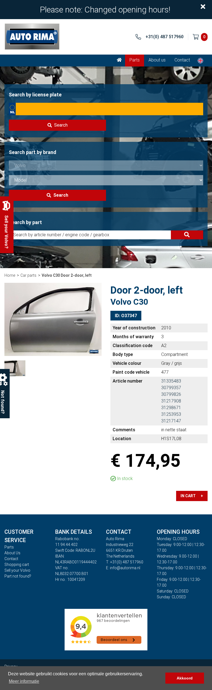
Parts (134, 60)
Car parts (28, 275)
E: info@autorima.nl (123, 568)
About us (157, 60)
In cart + (192, 496)
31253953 (171, 414)
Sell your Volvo (17, 570)
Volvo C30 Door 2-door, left (67, 275)
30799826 (171, 394)
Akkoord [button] (185, 678)
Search (61, 125)
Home (9, 275)
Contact (182, 60)
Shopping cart (16, 564)
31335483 (171, 381)
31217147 (171, 421)
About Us (12, 553)
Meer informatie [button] (24, 681)
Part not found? (17, 576)
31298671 (171, 407)
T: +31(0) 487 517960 (124, 562)
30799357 (171, 387)
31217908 (171, 401)
